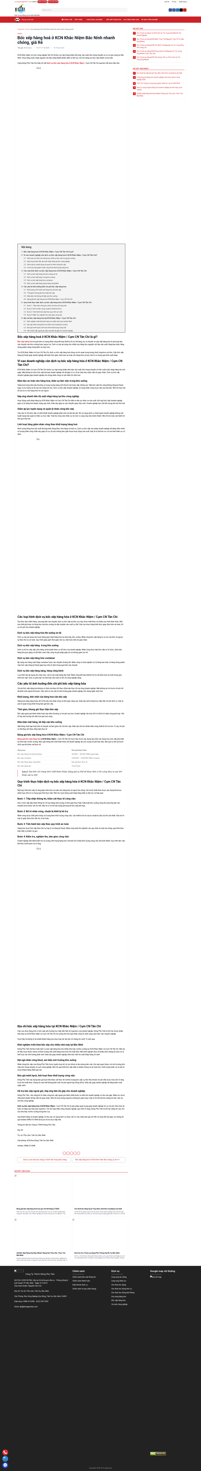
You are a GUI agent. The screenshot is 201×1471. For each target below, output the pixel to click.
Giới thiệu (78, 19)
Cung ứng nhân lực (118, 1281)
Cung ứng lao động (94, 19)
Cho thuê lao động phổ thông (122, 1292)
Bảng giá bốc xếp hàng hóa (29, 739)
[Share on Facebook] (64, 1153)
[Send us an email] (181, 10)
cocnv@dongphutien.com (22, 2)
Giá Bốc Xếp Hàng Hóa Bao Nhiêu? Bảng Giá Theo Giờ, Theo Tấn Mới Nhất (160, 95)
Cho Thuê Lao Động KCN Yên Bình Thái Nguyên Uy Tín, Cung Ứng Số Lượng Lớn (160, 46)
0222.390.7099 (53, 2)
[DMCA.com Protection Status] (168, 1453)
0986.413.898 (42, 2)
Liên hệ (166, 2)
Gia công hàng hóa (131, 19)
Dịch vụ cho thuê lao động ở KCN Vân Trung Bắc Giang (45, 1160)
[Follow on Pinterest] (184, 10)
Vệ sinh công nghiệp (149, 19)
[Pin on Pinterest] (75, 1153)
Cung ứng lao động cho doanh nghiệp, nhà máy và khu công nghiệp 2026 (158, 78)
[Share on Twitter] (68, 1153)
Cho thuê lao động (118, 1285)
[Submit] (125, 10)
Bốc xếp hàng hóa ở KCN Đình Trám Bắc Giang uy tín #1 (97, 1160)
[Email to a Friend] (71, 1153)
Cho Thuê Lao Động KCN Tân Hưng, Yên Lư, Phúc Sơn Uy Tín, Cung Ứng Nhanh (159, 58)
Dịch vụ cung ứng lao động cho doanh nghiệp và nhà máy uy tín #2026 (159, 89)
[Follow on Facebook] (170, 10)
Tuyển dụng (183, 2)
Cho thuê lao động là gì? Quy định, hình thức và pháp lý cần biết (159, 73)
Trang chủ (20, 29)
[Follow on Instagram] (174, 10)
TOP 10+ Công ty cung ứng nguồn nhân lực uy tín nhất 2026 (158, 83)
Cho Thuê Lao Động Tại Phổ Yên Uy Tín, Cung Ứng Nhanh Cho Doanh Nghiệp (159, 34)
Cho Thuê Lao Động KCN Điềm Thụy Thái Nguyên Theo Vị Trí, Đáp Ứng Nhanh (160, 40)
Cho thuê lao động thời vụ (121, 1289)
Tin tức (174, 2)
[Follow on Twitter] (177, 10)
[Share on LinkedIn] (78, 1153)
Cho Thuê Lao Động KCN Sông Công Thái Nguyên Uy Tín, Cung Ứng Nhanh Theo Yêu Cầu (159, 52)
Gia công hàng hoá (118, 1296)
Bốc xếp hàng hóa (113, 19)
